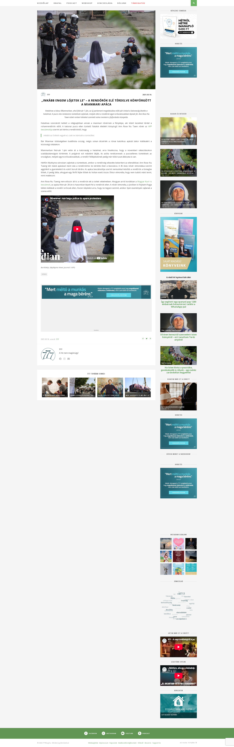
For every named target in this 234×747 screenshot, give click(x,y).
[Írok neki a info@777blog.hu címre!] (68, 358)
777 (48, 94)
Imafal (58, 3)
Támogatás (138, 3)
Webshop (87, 3)
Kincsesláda (104, 3)
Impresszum (103, 743)
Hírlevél (140, 743)
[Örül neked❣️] (166, 543)
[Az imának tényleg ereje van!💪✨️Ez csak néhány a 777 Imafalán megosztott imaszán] (191, 569)
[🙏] (166, 556)
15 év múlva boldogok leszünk (172, 407)
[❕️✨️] (191, 556)
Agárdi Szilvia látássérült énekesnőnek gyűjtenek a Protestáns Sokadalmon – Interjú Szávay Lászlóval (82, 395)
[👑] (178, 569)
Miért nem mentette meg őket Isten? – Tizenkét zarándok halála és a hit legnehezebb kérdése (138, 395)
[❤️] (178, 556)
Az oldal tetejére (187, 743)
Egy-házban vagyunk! (169, 715)
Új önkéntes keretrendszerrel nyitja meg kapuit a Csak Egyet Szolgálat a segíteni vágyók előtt (55, 395)
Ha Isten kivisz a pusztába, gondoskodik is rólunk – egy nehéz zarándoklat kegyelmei (178, 172)
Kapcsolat (113, 743)
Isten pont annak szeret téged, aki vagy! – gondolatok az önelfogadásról (178, 140)
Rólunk (121, 3)
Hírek (44, 274)
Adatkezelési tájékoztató (127, 743)
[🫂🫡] (166, 569)
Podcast (72, 3)
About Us (148, 743)
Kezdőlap (43, 3)
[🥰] (178, 543)
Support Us (156, 743)
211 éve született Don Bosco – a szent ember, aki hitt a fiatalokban (110, 395)
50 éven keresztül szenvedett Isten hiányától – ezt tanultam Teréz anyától (177, 204)
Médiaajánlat (93, 743)
